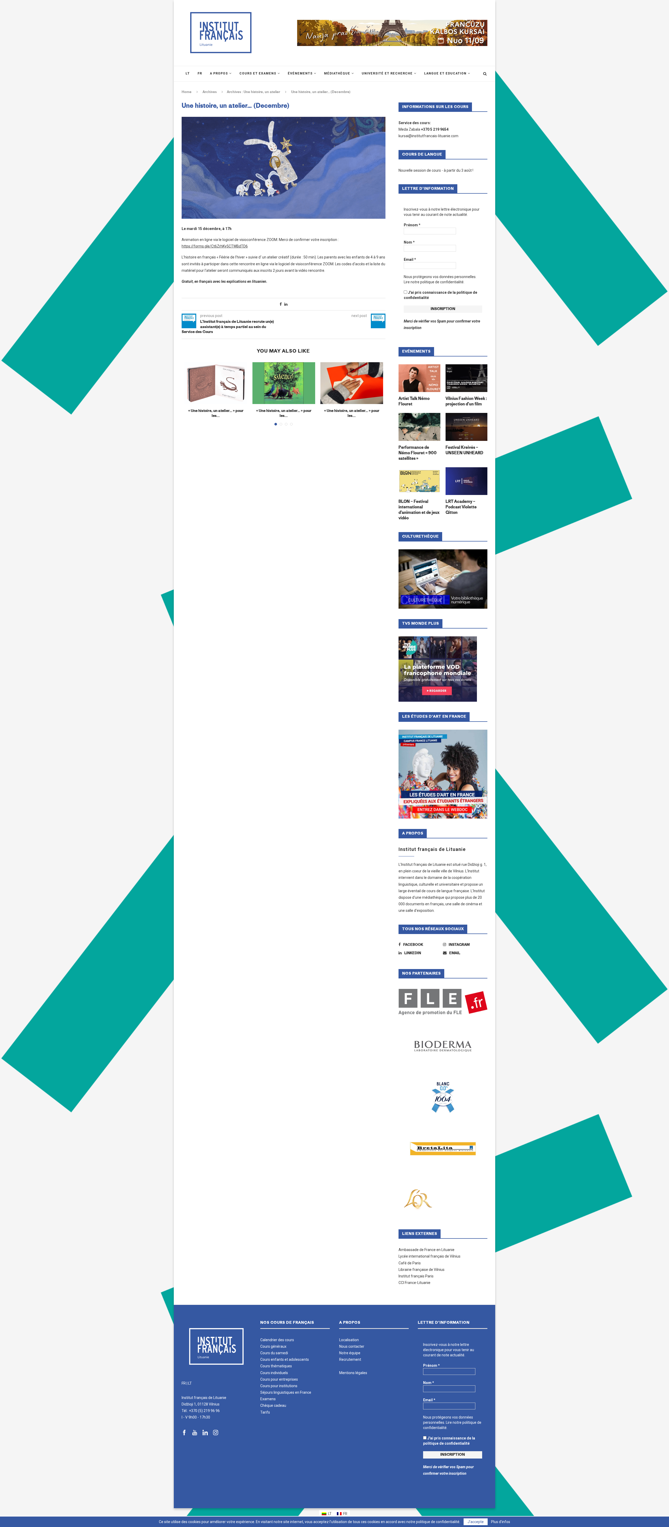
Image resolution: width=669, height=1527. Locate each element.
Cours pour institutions (278, 1386)
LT (190, 1383)
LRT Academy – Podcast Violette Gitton (461, 507)
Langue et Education (445, 73)
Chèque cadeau (273, 1405)
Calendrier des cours (277, 1340)
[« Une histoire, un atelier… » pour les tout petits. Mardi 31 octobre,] (215, 383)
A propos (219, 73)
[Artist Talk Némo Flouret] (419, 378)
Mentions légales (353, 1373)
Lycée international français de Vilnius (429, 1256)
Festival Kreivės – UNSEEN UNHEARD (464, 450)
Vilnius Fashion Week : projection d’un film (466, 401)
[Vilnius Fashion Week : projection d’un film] (466, 378)
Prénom (412, 225)
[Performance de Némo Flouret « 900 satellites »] (419, 427)
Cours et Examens (257, 73)
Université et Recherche (387, 73)
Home (187, 92)
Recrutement (350, 1359)
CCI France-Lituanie (414, 1283)
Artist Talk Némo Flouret (414, 401)
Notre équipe (349, 1353)
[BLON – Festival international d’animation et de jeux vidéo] (419, 481)
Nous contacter (351, 1346)
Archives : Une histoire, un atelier (253, 92)
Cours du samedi (274, 1353)
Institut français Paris (416, 1276)
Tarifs (265, 1412)
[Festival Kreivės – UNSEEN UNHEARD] (466, 427)
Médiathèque (337, 73)
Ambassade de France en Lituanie (426, 1250)
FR (184, 1383)
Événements (300, 73)
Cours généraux (273, 1346)
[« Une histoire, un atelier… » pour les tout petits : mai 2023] (283, 383)
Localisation (349, 1340)
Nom (409, 242)
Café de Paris (410, 1263)
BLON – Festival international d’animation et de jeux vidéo (419, 510)
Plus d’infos (500, 1522)
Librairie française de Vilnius (422, 1269)
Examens (268, 1399)
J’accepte (476, 1522)
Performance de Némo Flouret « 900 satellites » (418, 453)
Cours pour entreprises (279, 1379)
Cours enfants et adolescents (284, 1359)
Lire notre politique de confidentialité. (434, 282)
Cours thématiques (276, 1366)
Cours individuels (274, 1373)
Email (410, 259)
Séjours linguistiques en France (285, 1392)
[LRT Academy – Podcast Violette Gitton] (466, 481)
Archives (210, 92)
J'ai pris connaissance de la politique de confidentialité (440, 295)
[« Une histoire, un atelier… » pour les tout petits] (351, 383)
